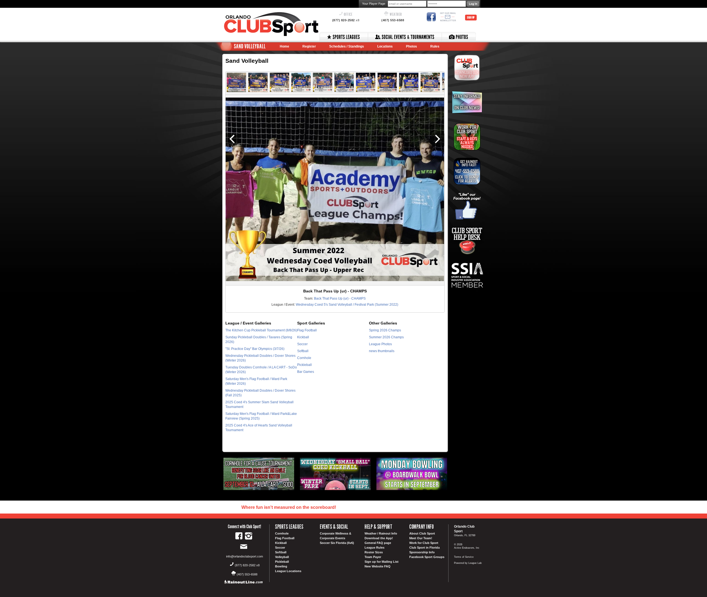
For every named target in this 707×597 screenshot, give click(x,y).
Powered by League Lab (468, 563)
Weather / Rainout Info (381, 533)
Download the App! (379, 538)
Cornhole (304, 358)
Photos (411, 46)
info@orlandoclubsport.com (244, 556)
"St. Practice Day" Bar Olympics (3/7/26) (254, 349)
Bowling (281, 566)
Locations (385, 46)
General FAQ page (378, 542)
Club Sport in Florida (424, 547)
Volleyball (282, 557)
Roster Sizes (374, 552)
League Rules (374, 547)
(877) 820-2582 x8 (247, 565)
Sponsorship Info (422, 552)
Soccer (302, 344)
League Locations (288, 571)
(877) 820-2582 (346, 20)
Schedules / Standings (346, 46)
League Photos (380, 344)
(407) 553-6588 (392, 20)
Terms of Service (464, 557)
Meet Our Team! (420, 538)
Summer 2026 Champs (386, 337)
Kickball (303, 337)
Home (284, 46)
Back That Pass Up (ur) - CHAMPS (340, 298)
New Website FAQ (378, 566)
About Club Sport (422, 533)
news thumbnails (381, 351)
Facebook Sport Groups (426, 557)
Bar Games (305, 372)
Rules (434, 46)
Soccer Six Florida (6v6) (337, 542)
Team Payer (373, 557)
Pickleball (304, 365)
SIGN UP (471, 17)
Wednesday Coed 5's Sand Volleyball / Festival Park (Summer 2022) (347, 305)
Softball (302, 351)
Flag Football (307, 330)
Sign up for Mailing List (382, 561)
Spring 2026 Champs (385, 330)
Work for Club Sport (423, 542)
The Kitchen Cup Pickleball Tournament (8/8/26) (261, 330)
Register (309, 46)
